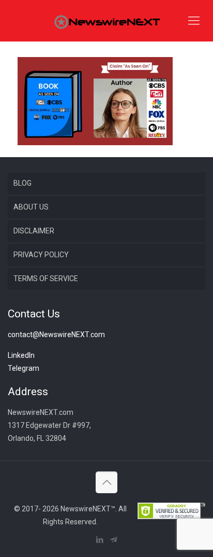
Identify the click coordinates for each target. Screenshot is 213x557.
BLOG (22, 183)
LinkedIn (21, 355)
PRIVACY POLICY (41, 254)
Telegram (23, 368)
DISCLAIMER (33, 231)
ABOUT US (31, 207)
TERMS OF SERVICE (45, 278)
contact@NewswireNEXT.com (56, 334)
